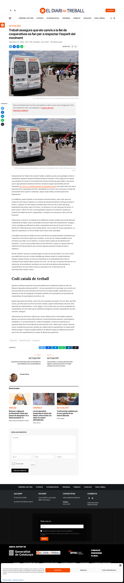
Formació (76, 18)
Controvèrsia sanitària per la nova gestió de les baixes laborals (67, 413)
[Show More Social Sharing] (25, 46)
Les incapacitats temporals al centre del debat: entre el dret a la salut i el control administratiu (42, 415)
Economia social (53, 18)
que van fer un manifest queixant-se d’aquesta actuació (37, 186)
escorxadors (36, 340)
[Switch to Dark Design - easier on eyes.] (111, 18)
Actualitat (15, 26)
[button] (2, 25)
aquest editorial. (48, 108)
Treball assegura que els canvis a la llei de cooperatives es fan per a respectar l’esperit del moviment (42, 34)
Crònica (37, 408)
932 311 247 (66, 504)
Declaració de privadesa (17, 580)
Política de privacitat (92, 502)
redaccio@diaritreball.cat (71, 497)
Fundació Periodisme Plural (23, 502)
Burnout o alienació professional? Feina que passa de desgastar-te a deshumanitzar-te (19, 414)
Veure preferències (109, 570)
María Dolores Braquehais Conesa (19, 420)
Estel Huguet (60, 418)
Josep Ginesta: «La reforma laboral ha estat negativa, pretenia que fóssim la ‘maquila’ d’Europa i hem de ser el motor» (60, 364)
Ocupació (39, 18)
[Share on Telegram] (18, 46)
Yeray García (36, 423)
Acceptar (57, 570)
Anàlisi (12, 408)
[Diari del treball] (62, 10)
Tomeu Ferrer (13, 42)
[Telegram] (2, 116)
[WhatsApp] (2, 120)
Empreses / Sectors (26, 18)
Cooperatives (13, 340)
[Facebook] (2, 112)
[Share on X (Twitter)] (10, 46)
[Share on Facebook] (14, 46)
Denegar (83, 570)
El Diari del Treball (20, 497)
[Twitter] (2, 108)
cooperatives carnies (24, 340)
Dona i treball (99, 18)
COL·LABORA (110, 10)
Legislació (87, 18)
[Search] (114, 18)
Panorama (66, 18)
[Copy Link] (2, 124)
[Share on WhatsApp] (21, 46)
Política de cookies (7, 580)
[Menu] (10, 18)
